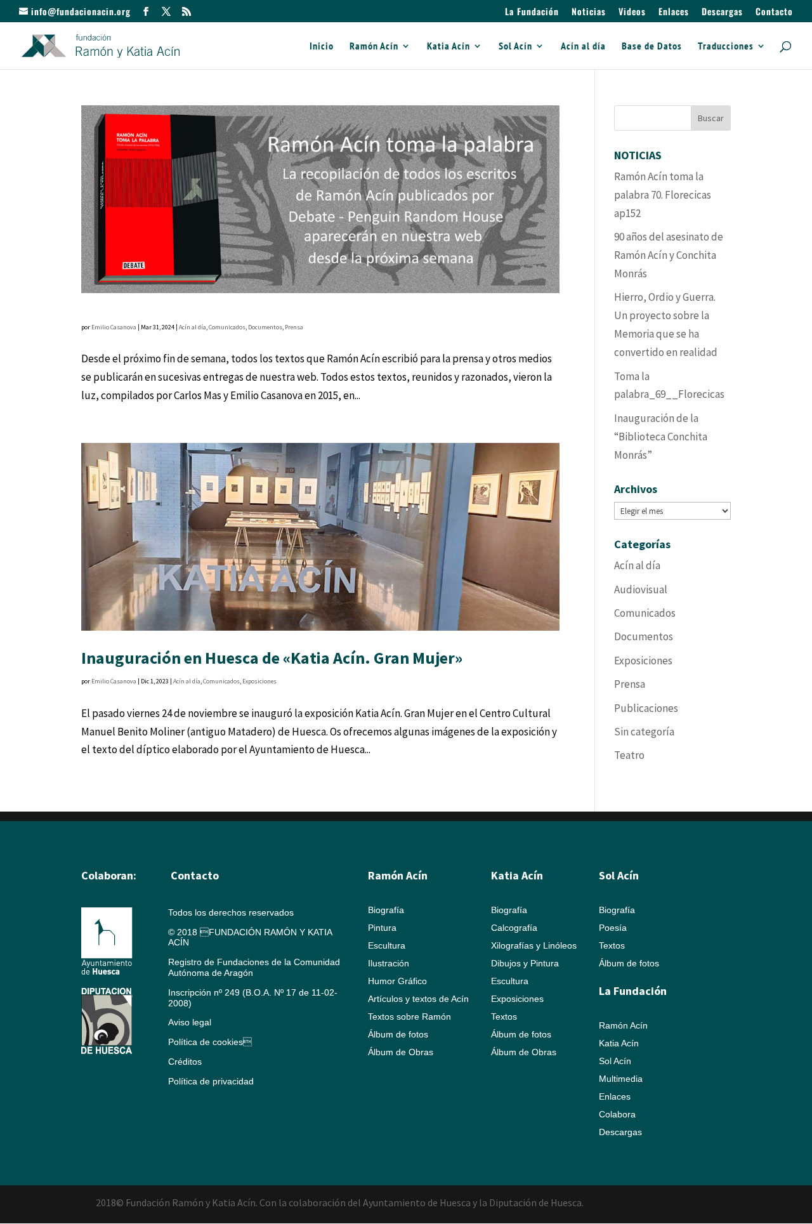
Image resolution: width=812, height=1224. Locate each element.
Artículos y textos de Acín (418, 999)
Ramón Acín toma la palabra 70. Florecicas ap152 (662, 194)
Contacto (774, 12)
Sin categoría (644, 732)
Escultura (386, 945)
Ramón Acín (374, 46)
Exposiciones (259, 681)
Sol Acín (515, 46)
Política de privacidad (211, 1081)
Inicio (322, 46)
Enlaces (673, 12)
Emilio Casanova (113, 327)
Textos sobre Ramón (409, 1016)
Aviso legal (189, 1022)
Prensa (294, 327)
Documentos (265, 327)
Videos (632, 12)
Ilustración (388, 963)
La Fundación (532, 12)
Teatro (629, 755)
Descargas (722, 12)
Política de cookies (210, 1042)
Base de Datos (652, 46)
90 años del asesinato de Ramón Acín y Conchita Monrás (668, 255)
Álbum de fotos (398, 1034)
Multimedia (621, 1079)
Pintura (382, 928)
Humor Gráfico (397, 981)
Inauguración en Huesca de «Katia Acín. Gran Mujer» (271, 657)
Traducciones (726, 46)
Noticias (589, 12)
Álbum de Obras (400, 1052)
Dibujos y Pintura (525, 963)
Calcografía (514, 928)
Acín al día (583, 46)
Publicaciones (646, 708)
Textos (504, 1016)
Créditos (185, 1061)
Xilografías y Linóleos (534, 945)
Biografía (386, 910)
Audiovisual (640, 589)
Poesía (613, 928)
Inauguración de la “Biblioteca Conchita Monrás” (660, 436)
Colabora (617, 1114)
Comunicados (227, 327)
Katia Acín (448, 46)
